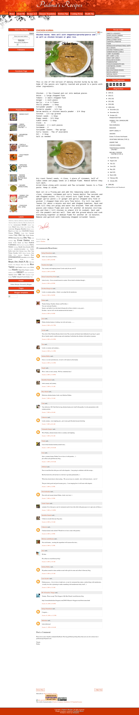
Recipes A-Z (32, 13)
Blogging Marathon (20, 229)
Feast (26, 243)
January (112, 181)
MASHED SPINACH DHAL (23, 186)
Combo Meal (24, 233)
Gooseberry (27, 245)
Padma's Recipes (59, 4)
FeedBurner (25, 42)
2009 (109, 107)
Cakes (20, 231)
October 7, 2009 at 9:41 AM (48, 436)
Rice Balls (26, 264)
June (111, 166)
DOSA (10, 238)
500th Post (25, 222)
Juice (28, 249)
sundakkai (32, 270)
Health (20, 247)
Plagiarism (26, 255)
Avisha (43, 330)
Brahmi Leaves (30, 229)
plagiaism (20, 255)
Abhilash (44, 467)
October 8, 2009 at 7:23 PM (48, 545)
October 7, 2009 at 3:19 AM (48, 398)
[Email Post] (47, 239)
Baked (14, 227)
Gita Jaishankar (46, 491)
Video (31, 277)
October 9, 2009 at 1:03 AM (48, 561)
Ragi (32, 257)
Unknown (44, 417)
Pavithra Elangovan (47, 288)
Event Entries (23, 240)
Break (13, 231)
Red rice (32, 262)
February (112, 178)
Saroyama (76, 712)
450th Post (20, 222)
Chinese (10, 233)
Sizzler (10, 270)
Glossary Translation (47, 13)
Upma (14, 276)
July (111, 163)
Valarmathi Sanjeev (47, 429)
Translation (28, 274)
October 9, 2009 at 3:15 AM (48, 587)
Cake (17, 231)
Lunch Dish (15, 251)
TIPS (23, 274)
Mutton (25, 251)
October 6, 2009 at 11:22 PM (49, 351)
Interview (10, 249)
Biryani (29, 227)
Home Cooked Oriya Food (49, 277)
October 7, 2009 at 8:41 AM (48, 424)
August (112, 160)
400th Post (15, 222)
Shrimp (32, 267)
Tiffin (19, 274)
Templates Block (78, 711)
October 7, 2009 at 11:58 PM (49, 510)
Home (12, 13)
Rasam (10, 259)
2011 (109, 101)
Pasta (32, 253)
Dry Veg (27, 237)
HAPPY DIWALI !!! (115, 131)
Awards (23, 225)
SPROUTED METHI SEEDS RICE (22, 166)
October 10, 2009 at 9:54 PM (49, 603)
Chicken (31, 231)
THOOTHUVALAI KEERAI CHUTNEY (117, 148)
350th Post (10, 222)
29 (98, 32)
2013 (109, 95)
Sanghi (43, 368)
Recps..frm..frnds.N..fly (18, 261)
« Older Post (98, 690)
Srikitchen (44, 620)
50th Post (30, 222)
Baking (18, 227)
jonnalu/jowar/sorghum (19, 249)
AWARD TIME (113, 142)
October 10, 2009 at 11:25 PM (49, 615)
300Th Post (31, 220)
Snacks (15, 269)
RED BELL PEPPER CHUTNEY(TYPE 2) (116, 153)
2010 (109, 104)
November (113, 112)
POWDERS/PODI (14, 257)
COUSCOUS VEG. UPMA (22, 206)
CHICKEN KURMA (44, 30)
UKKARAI (112, 133)
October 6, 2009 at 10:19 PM (49, 339)
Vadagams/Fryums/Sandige (23, 277)
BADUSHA (112, 128)
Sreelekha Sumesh (47, 380)
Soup (20, 270)
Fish (18, 245)
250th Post (26, 220)
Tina (43, 344)
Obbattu (24, 253)
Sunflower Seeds (12, 272)
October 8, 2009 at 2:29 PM (48, 533)
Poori (32, 255)
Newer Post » (40, 690)
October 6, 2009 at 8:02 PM (48, 259)
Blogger (29, 284)
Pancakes (29, 253)
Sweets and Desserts (29, 272)
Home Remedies (27, 247)
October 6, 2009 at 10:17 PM (49, 325)
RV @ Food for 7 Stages (48, 592)
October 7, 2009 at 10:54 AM (49, 461)
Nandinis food (45, 265)
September (113, 158)
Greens (10, 247)
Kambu (32, 249)
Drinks (15, 238)
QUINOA (28, 257)
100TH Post (11, 220)
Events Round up (18, 242)
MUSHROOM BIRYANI (22, 135)
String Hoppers (25, 270)
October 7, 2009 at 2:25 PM (48, 486)
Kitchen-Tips (63, 13)
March (112, 175)
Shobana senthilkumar (48, 539)
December (113, 109)
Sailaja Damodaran (47, 253)
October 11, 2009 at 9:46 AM (49, 627)
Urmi (43, 403)
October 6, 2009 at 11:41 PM (49, 363)
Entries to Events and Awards (118, 136)
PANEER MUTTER (115, 118)
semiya (28, 267)
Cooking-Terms (77, 13)
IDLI (32, 247)
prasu (43, 318)
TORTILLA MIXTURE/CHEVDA (23, 146)
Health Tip (89, 13)
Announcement (17, 225)
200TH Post (21, 220)
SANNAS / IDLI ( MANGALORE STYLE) (23, 197)
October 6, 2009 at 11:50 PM (49, 374)
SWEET (20, 272)
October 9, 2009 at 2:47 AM (48, 573)
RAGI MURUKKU (114, 125)
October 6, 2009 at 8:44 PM (48, 271)
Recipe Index (27, 259)
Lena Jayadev (45, 578)
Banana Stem (23, 227)
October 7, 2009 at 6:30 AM (48, 412)
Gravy (32, 245)
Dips (24, 235)
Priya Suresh (45, 391)
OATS (20, 253)
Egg (15, 240)
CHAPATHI (25, 231)
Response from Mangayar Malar (16, 264)
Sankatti (24, 267)
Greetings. (16, 247)
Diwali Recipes (30, 235)
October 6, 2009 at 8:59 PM (48, 283)
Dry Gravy (20, 238)
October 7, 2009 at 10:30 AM (49, 447)
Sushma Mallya (46, 356)
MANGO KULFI (24, 114)
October (112, 115)
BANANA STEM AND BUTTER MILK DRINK (22, 177)
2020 (109, 93)
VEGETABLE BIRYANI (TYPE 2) (119, 139)
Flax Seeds (21, 245)
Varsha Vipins (45, 503)
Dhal (20, 235)
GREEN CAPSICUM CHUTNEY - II (22, 126)
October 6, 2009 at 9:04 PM (48, 295)
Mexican (21, 251)
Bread (10, 231)
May (111, 169)
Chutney (17, 233)
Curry (16, 235)
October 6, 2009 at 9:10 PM (48, 313)
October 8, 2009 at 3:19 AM (48, 522)
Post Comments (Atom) (50, 693)
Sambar (20, 267)
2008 (109, 184)
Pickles (10, 255)
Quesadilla (23, 257)
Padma (43, 300)
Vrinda (43, 441)
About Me (21, 13)
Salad (16, 267)
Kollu (10, 251)
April (111, 172)
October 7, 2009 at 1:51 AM (48, 386)
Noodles (15, 253)
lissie (43, 453)
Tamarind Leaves (12, 274)
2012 (109, 98)
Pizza (15, 255)
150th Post (16, 220)
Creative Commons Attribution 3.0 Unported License (67, 702)
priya (43, 550)
